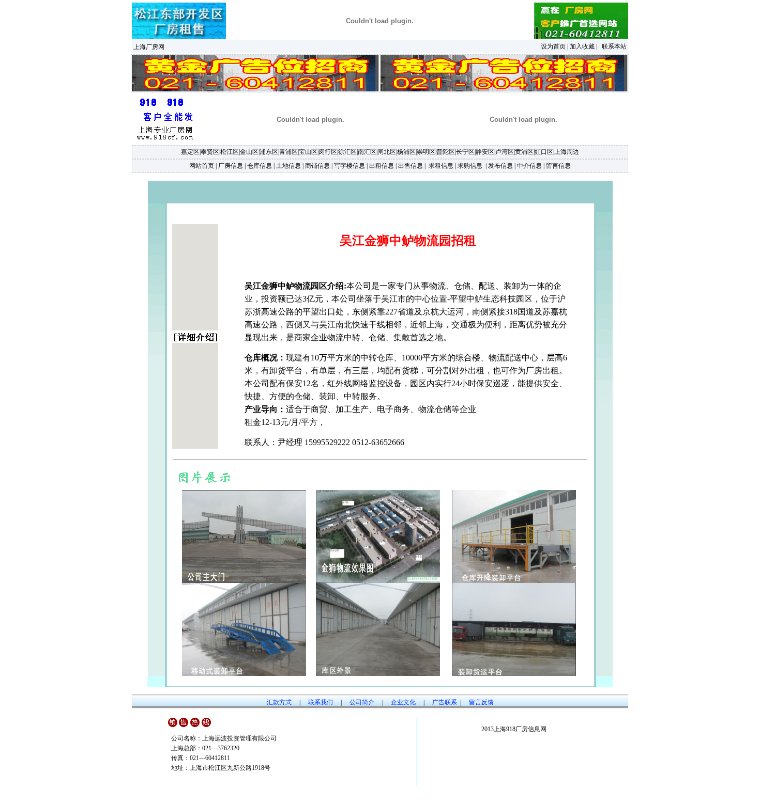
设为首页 (553, 46)
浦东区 (269, 151)
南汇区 (367, 151)
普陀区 (445, 151)
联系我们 (320, 702)
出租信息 (381, 165)
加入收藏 (582, 46)
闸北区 (386, 151)
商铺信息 (317, 165)
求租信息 (440, 165)
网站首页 (201, 165)
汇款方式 (279, 702)
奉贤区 (210, 151)
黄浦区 (524, 151)
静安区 (485, 151)
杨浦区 (406, 151)
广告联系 (444, 702)
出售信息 (410, 165)
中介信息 (529, 165)
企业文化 (403, 702)
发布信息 (500, 165)
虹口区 (544, 151)
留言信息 (558, 165)
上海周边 (566, 151)
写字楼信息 (349, 165)
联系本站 (614, 46)
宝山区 (308, 151)
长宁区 (465, 151)
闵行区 (327, 151)
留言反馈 (481, 702)
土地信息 (288, 165)
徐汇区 (347, 151)
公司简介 (361, 702)
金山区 (249, 151)
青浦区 (288, 151)
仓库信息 (259, 165)
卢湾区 (504, 151)
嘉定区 (190, 151)
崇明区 (426, 151)
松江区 (229, 151)
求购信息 (470, 165)
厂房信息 (230, 165)
